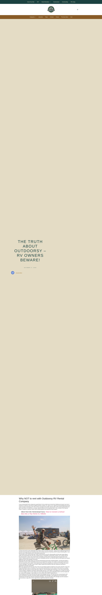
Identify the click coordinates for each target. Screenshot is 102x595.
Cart (71, 17)
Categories (32, 17)
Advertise (41, 17)
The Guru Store (64, 17)
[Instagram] (77, 9)
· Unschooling (65, 1)
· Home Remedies (45, 1)
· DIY (38, 1)
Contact (52, 17)
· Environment (56, 1)
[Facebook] (75, 9)
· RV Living (72, 1)
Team (46, 17)
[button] (19, 10)
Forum (57, 17)
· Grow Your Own (30, 1)
